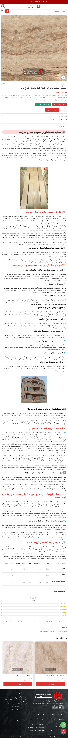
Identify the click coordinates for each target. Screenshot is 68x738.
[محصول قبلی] (6, 84)
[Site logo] (34, 6)
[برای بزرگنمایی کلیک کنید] (63, 77)
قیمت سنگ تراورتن (59, 719)
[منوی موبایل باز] (66, 6)
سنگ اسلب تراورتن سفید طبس (23, 676)
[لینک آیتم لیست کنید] (17, 707)
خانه (65, 84)
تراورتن (60, 84)
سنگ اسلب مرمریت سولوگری (36, 727)
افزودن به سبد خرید (52, 110)
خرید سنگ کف (40, 719)
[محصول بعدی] (2, 84)
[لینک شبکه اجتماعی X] (56, 119)
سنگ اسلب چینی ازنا (38, 724)
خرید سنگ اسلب (39, 722)
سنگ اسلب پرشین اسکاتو (37, 730)
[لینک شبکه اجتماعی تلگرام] (51, 119)
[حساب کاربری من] (3, 6)
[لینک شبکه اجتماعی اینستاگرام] (63, 707)
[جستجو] (7, 11)
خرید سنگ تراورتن (47, 542)
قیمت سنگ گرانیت (59, 726)
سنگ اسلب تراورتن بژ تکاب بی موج (55, 676)
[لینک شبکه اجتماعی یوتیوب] (60, 707)
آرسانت (10, 736)
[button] (50, 684)
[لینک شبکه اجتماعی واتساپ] (54, 119)
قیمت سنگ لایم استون (57, 730)
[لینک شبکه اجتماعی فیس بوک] (58, 119)
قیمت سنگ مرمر (59, 723)
